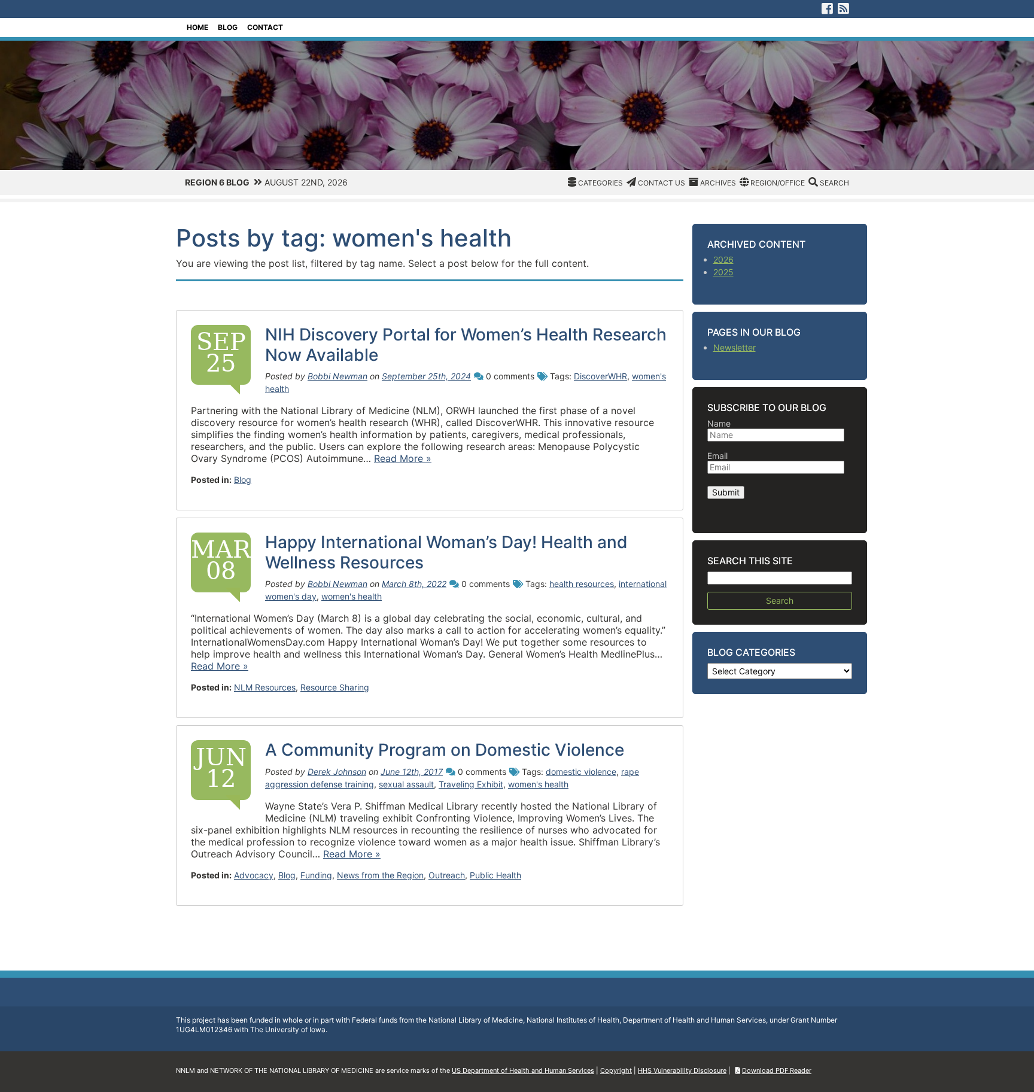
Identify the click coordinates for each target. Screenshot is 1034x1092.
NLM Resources (265, 687)
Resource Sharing (334, 687)
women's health (351, 596)
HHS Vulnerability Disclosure (682, 1070)
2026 (723, 259)
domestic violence (581, 771)
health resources (581, 584)
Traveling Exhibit (471, 784)
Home (197, 27)
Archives (718, 182)
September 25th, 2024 (426, 376)
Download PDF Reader (776, 1070)
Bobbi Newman (337, 376)
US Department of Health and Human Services (523, 1070)
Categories (600, 182)
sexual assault (406, 784)
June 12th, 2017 (412, 771)
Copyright (616, 1070)
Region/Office (777, 182)
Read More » (402, 458)
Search (834, 182)
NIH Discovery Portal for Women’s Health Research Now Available (466, 344)
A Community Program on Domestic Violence (444, 750)
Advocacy (253, 875)
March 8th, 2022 (414, 584)
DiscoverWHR (600, 376)
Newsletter (734, 347)
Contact (265, 27)
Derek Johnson (337, 771)
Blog (228, 27)
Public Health (495, 875)
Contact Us (661, 182)
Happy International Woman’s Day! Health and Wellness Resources (446, 552)
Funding (316, 875)
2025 (723, 272)
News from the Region (380, 875)
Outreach (446, 875)
